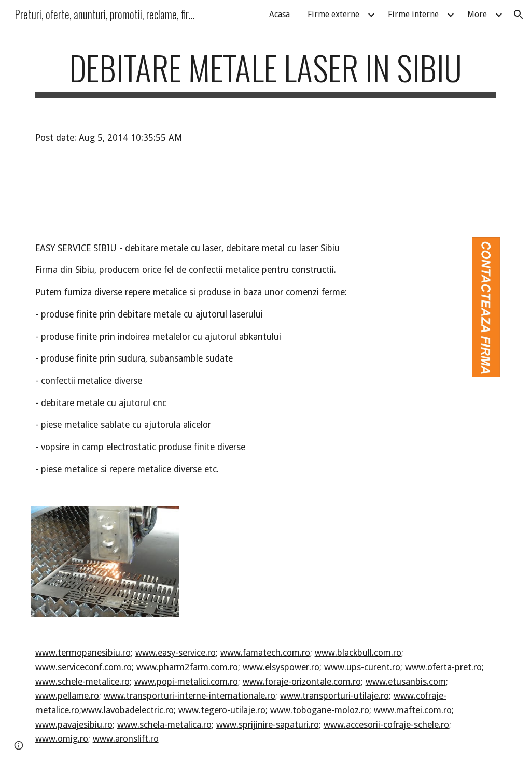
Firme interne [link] (413, 14)
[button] (518, 14)
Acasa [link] (279, 14)
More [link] (477, 14)
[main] (265, 73)
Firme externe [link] (333, 14)
